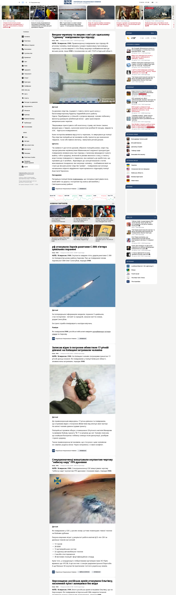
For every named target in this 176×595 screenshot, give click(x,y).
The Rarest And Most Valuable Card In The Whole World (104, 239)
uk (152, 2)
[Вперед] (173, 17)
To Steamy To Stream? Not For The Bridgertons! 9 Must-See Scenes (82, 220)
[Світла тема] (19, 2)
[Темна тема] (26, 2)
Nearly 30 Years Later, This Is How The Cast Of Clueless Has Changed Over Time (104, 220)
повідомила (78, 179)
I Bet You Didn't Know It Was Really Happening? (81, 238)
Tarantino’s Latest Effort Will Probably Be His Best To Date (60, 239)
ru (156, 2)
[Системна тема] (23, 2)
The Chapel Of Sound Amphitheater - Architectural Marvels (58, 220)
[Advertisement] (141, 201)
